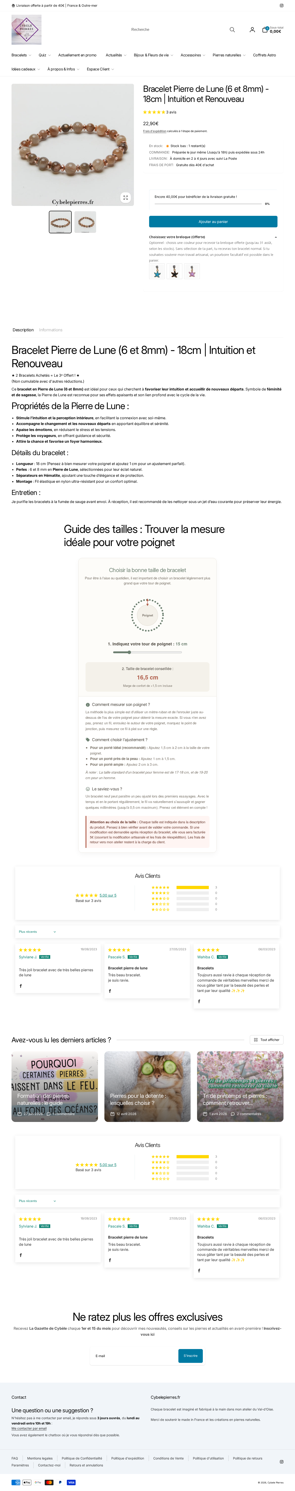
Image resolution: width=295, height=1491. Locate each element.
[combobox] (182, 30)
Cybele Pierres (275, 1482)
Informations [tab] (50, 329)
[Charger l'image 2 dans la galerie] (85, 222)
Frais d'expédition (154, 131)
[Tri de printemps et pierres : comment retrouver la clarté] (240, 1086)
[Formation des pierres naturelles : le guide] (55, 1086)
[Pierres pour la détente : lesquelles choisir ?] (147, 1086)
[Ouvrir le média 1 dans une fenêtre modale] (73, 145)
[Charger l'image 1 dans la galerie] (60, 222)
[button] (272, 29)
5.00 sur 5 (108, 895)
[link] (54, 5)
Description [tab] (23, 329)
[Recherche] (232, 29)
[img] (30, 950)
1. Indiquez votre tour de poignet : (147, 644)
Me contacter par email (29, 1428)
